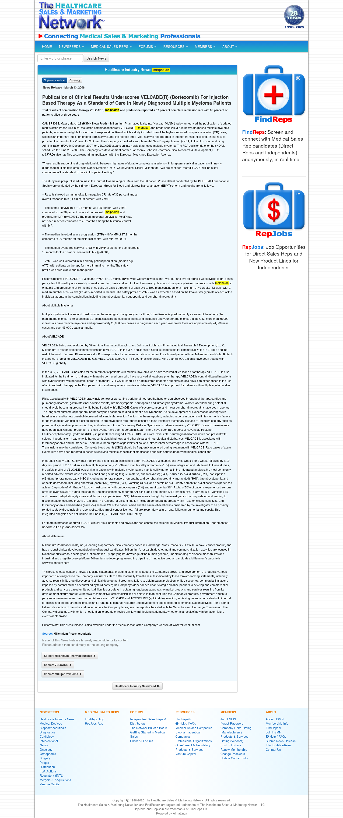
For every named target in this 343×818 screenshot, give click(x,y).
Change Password (232, 753)
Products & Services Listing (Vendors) (234, 738)
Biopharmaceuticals (53, 728)
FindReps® (183, 719)
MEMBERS (204, 46)
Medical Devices (51, 723)
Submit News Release (281, 741)
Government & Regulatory (192, 745)
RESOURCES (174, 46)
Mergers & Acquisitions (55, 780)
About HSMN (275, 719)
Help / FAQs (187, 723)
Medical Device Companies (193, 728)
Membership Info (277, 723)
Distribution (47, 767)
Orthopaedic (48, 753)
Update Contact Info (234, 758)
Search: (68, 656)
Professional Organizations (193, 741)
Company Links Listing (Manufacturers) (235, 730)
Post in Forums (230, 745)
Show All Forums (141, 741)
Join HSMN (228, 719)
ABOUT (228, 46)
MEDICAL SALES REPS (110, 46)
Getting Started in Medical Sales (147, 734)
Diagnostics (48, 732)
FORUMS (146, 46)
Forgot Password (231, 723)
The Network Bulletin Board (148, 728)
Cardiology (47, 736)
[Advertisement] (194, 17)
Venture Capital (50, 784)
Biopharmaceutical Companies (187, 734)
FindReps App (94, 719)
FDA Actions (48, 771)
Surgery (45, 758)
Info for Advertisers (279, 745)
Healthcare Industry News (57, 719)
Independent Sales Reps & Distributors (148, 721)
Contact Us (273, 749)
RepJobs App (94, 723)
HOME (47, 46)
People (44, 762)
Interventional (49, 741)
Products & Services (189, 749)
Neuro (44, 745)
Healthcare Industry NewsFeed (136, 686)
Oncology (46, 749)
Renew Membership (233, 749)
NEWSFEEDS (70, 46)
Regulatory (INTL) (51, 775)
